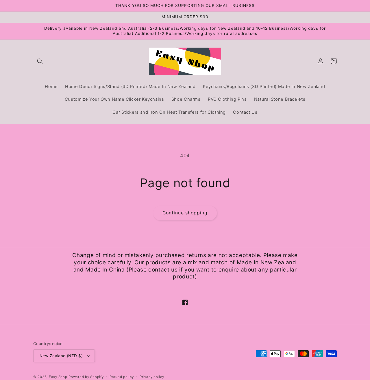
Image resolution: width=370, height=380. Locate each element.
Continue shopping (185, 213)
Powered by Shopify (86, 377)
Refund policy (122, 377)
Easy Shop (58, 377)
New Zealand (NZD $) (61, 355)
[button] (40, 61)
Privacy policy (152, 377)
